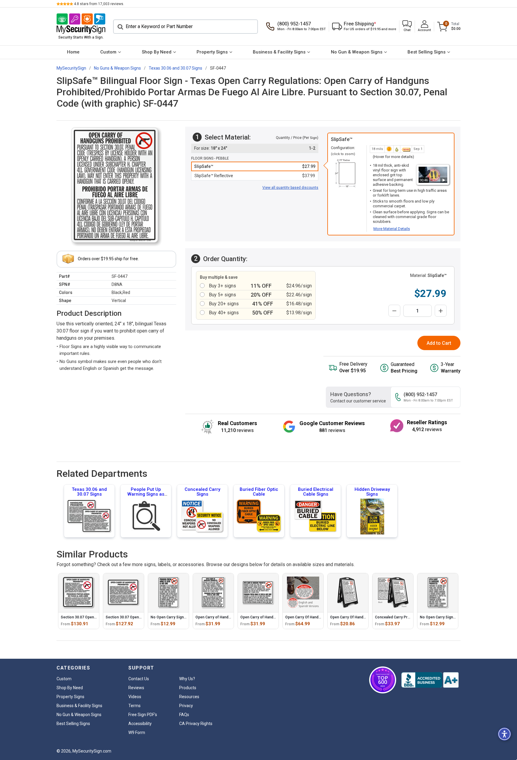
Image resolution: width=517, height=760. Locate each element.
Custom (108, 52)
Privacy (186, 705)
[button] (407, 26)
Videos (134, 696)
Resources (189, 696)
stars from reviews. (99, 4)
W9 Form (136, 732)
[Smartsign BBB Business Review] (430, 680)
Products (187, 687)
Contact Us (138, 678)
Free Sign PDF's (142, 714)
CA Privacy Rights (195, 723)
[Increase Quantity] (441, 311)
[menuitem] (73, 52)
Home (73, 52)
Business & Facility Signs (279, 52)
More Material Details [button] (391, 228)
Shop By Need (156, 52)
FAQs (184, 714)
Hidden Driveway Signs (372, 492)
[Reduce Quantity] (394, 311)
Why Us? (187, 678)
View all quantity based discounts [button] (290, 188)
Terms (134, 705)
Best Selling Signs (426, 52)
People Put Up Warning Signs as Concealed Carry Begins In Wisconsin (145, 496)
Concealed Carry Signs (202, 492)
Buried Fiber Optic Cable (259, 492)
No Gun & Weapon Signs (356, 52)
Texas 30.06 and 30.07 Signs (89, 492)
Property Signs (212, 52)
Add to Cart (439, 343)
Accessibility (140, 723)
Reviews (136, 687)
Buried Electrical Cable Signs (315, 492)
